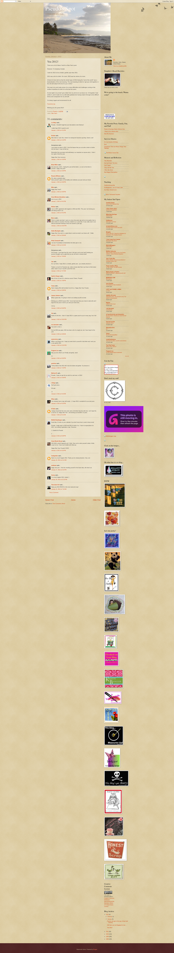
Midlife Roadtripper (56, 420)
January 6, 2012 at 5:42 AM (58, 394)
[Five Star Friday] (123, 431)
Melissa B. (54, 373)
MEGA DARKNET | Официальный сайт (116, 273)
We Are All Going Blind (111, 335)
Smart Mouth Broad (56, 441)
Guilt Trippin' (107, 165)
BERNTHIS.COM (110, 277)
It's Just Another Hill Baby (111, 142)
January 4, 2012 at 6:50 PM (58, 358)
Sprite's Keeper (55, 276)
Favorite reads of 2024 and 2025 (114, 227)
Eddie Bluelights (56, 231)
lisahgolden (54, 455)
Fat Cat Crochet (110, 321)
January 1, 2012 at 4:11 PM (58, 130)
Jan (52, 261)
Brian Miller (54, 164)
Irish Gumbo (109, 283)
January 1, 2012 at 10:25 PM (58, 225)
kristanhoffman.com (111, 226)
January (109, 919)
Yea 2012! (109, 927)
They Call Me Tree (109, 167)
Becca (53, 218)
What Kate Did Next (111, 214)
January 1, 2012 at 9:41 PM (58, 212)
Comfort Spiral (110, 202)
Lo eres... (108, 290)
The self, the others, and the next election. (116, 340)
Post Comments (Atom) (59, 503)
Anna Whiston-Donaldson (58, 197)
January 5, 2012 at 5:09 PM (58, 377)
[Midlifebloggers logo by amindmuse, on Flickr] (110, 436)
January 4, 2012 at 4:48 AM (58, 334)
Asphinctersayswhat (109, 185)
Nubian (53, 206)
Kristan (53, 135)
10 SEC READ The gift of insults (114, 267)
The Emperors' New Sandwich (113, 285)
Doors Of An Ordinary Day (112, 204)
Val (52, 313)
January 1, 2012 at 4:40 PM (58, 191)
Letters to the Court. (111, 304)
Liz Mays (53, 122)
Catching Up (109, 310)
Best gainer (109, 279)
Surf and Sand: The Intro (110, 163)
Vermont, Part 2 (110, 323)
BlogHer (108, 232)
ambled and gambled (111, 210)
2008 (107, 939)
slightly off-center (111, 295)
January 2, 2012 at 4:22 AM (58, 245)
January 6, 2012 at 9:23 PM (58, 403)
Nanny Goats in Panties (112, 271)
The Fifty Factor (110, 345)
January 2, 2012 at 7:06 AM (58, 256)
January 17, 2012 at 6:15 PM (58, 470)
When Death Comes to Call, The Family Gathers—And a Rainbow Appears (116, 253)
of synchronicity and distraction (115, 314)
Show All (127, 356)
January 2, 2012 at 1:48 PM (58, 280)
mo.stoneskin (55, 324)
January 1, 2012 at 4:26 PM (58, 159)
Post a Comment (53, 492)
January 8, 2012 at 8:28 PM (58, 436)
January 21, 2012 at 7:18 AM (58, 489)
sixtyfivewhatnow (111, 339)
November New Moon (111, 240)
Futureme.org (51, 104)
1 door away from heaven (113, 239)
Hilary (53, 399)
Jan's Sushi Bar (110, 258)
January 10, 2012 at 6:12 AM (58, 460)
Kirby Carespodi (55, 240)
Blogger (95, 949)
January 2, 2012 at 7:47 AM (58, 271)
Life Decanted (110, 308)
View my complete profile (120, 66)
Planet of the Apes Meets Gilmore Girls (114, 129)
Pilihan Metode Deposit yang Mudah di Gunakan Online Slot (115, 260)
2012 (107, 914)
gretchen (53, 363)
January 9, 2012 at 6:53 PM (58, 450)
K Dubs (53, 408)
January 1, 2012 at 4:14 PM (58, 140)
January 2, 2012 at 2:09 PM (58, 290)
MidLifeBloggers (110, 245)
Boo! (105, 144)
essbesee (53, 465)
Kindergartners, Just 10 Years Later (113, 187)
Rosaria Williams (56, 176)
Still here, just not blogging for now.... (117, 925)
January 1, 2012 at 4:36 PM (58, 182)
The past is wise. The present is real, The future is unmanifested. (116, 297)
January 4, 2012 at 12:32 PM (58, 345)
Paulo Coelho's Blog (112, 266)
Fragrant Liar (55, 350)
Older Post (97, 500)
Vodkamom (109, 220)
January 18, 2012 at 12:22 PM (59, 479)
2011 (107, 931)
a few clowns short (111, 208)
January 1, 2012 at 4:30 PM (58, 170)
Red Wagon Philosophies (110, 172)
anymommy (54, 339)
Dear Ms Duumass (109, 133)
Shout (107, 333)
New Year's (54, 113)
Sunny (53, 475)
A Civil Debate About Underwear (114, 352)
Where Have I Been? (111, 346)
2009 (107, 936)
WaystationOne (110, 327)
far (106, 329)
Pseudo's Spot (60, 8)
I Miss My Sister (108, 170)
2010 (107, 934)
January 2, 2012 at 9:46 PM (58, 308)
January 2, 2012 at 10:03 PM (58, 319)
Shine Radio (109, 216)
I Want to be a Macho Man (111, 131)
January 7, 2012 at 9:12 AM (58, 414)
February (109, 916)
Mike (52, 187)
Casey (53, 285)
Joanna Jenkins (55, 295)
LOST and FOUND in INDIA (113, 289)
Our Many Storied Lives (110, 190)
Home (73, 500)
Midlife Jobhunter (111, 251)
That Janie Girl (55, 484)
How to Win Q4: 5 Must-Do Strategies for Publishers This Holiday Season (116, 234)
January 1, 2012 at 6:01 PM (58, 201)
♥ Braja (53, 383)
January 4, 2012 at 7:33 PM (58, 368)
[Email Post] (67, 111)
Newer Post (49, 500)
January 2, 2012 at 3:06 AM (58, 235)
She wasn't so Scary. (111, 221)
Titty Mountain (108, 160)
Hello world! (109, 246)
